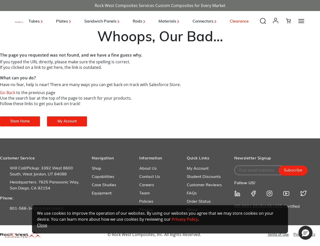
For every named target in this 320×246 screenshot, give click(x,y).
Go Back (8, 92)
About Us (148, 169)
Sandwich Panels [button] (101, 22)
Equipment (102, 193)
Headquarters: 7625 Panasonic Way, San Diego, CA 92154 (44, 185)
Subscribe (293, 170)
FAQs (192, 193)
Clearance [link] (239, 22)
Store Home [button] (20, 121)
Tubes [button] (34, 22)
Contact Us (149, 177)
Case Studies (104, 185)
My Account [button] (67, 121)
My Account (198, 169)
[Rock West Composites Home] (19, 21)
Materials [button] (167, 22)
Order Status (199, 202)
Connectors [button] (203, 22)
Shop (96, 169)
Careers (146, 185)
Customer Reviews (204, 185)
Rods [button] (138, 22)
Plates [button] (62, 22)
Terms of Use (278, 235)
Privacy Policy (185, 219)
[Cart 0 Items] (291, 20)
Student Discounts (204, 177)
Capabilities (103, 177)
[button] (276, 25)
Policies (146, 202)
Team (144, 193)
